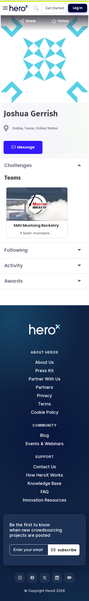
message (26, 147)
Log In (77, 8)
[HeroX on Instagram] (20, 577)
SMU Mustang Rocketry (36, 225)
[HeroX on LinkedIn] (57, 577)
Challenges (18, 165)
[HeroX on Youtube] (69, 577)
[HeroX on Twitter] (44, 577)
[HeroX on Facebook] (32, 577)
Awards (13, 281)
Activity (13, 265)
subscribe (67, 549)
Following (16, 250)
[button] (5, 8)
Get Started (54, 8)
